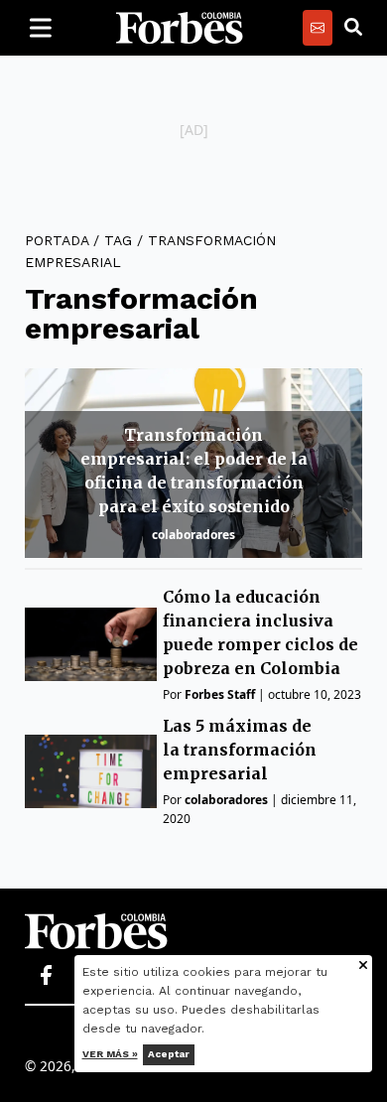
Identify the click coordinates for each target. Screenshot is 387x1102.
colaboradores (193, 534)
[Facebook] (46, 976)
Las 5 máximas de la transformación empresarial (240, 749)
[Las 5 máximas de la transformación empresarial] (91, 772)
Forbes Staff (220, 694)
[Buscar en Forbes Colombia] (353, 28)
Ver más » (110, 1053)
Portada (56, 240)
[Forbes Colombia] (179, 28)
